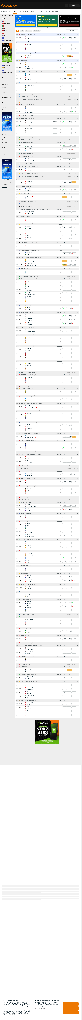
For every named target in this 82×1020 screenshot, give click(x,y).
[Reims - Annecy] (47, 220)
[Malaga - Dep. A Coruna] (47, 67)
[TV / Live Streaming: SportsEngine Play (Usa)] (60, 86)
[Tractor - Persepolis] (47, 282)
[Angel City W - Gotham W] (47, 670)
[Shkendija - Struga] (47, 448)
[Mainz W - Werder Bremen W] (47, 246)
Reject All (71, 1008)
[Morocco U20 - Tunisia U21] (47, 703)
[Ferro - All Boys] (47, 90)
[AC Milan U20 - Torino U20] (47, 368)
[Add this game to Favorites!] (17, 37)
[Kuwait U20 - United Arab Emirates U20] (47, 685)
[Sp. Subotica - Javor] (47, 561)
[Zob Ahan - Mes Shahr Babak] (47, 293)
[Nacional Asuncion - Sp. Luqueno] (47, 458)
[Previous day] (67, 30)
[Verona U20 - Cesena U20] (47, 364)
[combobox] (72, 30)
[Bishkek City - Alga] (47, 378)
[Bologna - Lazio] (47, 45)
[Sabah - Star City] (47, 399)
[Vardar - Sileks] (47, 444)
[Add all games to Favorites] (17, 34)
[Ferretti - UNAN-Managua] (47, 436)
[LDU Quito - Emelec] (47, 197)
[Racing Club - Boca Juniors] (47, 75)
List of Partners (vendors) (40, 1008)
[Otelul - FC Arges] (47, 509)
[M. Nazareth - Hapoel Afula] (47, 319)
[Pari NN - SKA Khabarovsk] (47, 535)
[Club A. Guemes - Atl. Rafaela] (47, 86)
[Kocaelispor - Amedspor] (47, 631)
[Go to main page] (12, 5)
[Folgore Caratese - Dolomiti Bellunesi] (47, 331)
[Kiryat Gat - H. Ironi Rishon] (47, 316)
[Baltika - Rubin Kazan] (47, 517)
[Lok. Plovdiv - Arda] (47, 149)
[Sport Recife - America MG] (47, 133)
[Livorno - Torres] (47, 338)
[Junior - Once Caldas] (47, 169)
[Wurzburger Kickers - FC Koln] (47, 235)
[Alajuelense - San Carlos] (47, 182)
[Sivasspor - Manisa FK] (47, 639)
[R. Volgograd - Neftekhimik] (47, 528)
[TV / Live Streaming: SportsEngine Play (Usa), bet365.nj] (60, 78)
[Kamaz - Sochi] (47, 524)
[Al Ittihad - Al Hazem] (47, 547)
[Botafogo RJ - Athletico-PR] (47, 122)
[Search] (66, 5)
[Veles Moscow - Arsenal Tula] (47, 532)
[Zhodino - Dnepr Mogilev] (47, 111)
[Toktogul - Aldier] (47, 382)
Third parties (12, 1014)
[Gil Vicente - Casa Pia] (47, 482)
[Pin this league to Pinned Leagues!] (41, 71)
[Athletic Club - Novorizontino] (47, 129)
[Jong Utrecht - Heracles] (47, 429)
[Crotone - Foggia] (47, 353)
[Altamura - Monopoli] (47, 349)
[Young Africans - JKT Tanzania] (47, 620)
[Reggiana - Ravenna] (47, 342)
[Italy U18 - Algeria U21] (47, 711)
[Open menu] (78, 5)
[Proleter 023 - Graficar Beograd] (47, 554)
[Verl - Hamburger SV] (47, 231)
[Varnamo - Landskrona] (47, 606)
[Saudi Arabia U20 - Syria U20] (47, 696)
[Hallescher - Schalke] (47, 238)
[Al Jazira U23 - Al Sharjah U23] (47, 649)
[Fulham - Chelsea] (47, 38)
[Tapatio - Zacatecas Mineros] (47, 407)
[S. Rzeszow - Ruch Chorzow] (47, 474)
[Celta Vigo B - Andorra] (47, 576)
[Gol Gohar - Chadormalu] (47, 297)
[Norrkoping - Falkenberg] (47, 610)
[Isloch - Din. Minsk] (47, 108)
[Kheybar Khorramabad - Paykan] (47, 286)
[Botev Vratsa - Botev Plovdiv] (47, 145)
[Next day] (77, 30)
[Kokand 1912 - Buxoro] (47, 677)
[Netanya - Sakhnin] (47, 308)
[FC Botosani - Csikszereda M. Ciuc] (47, 505)
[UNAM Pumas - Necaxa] (47, 56)
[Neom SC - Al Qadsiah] (47, 543)
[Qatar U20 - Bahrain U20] (47, 692)
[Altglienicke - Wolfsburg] (47, 227)
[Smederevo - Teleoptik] (47, 558)
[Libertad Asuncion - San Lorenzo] (47, 461)
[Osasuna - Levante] (47, 64)
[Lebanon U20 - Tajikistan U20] (47, 689)
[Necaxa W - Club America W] (47, 414)
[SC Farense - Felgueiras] (47, 489)
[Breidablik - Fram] (47, 272)
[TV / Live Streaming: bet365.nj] (60, 399)
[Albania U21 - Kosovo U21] (47, 707)
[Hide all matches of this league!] (77, 34)
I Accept (71, 1004)
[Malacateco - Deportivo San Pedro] (47, 264)
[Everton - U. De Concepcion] (47, 159)
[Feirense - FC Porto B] (47, 493)
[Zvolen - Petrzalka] (47, 569)
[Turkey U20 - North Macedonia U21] (47, 715)
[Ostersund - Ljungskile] (47, 602)
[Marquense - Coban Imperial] (47, 261)
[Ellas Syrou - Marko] (47, 253)
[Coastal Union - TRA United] (47, 624)
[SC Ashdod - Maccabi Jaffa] (47, 323)
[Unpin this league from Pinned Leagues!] (34, 34)
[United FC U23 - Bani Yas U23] (47, 652)
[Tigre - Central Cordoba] (47, 79)
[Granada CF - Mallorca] (47, 580)
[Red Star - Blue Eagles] (47, 588)
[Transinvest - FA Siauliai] (47, 392)
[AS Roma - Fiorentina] (47, 49)
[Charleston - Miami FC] (47, 660)
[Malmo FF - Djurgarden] (47, 595)
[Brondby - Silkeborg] (47, 189)
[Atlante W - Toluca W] (47, 418)
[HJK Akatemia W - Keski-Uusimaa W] (47, 212)
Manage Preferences (71, 1012)
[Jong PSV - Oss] (47, 425)
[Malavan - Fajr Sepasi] (47, 289)
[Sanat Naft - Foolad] (47, 301)
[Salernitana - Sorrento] (47, 357)
